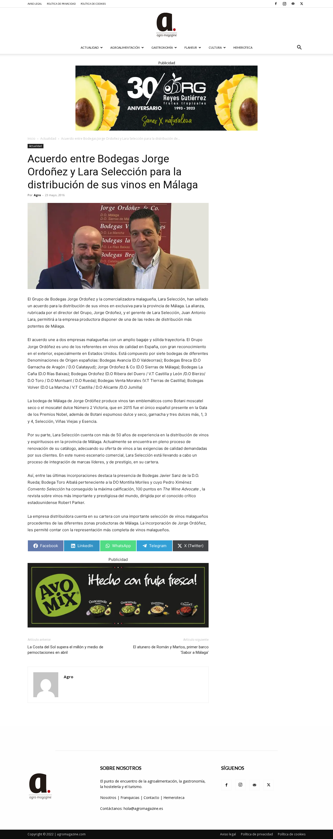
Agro (37, 195)
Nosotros (108, 797)
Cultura (215, 47)
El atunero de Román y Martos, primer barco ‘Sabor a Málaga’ (171, 650)
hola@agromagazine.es (143, 808)
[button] (299, 48)
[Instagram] (284, 3)
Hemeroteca (242, 47)
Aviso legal (35, 3)
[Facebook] (276, 3)
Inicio (31, 138)
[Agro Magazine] (166, 25)
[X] (301, 3)
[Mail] (293, 3)
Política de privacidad (61, 3)
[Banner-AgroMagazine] (166, 98)
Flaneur (190, 47)
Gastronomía (162, 47)
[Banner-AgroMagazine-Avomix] (118, 595)
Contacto (152, 797)
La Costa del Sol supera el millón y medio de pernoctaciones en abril (65, 650)
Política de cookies (93, 3)
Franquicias (129, 797)
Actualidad (90, 47)
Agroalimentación (125, 47)
